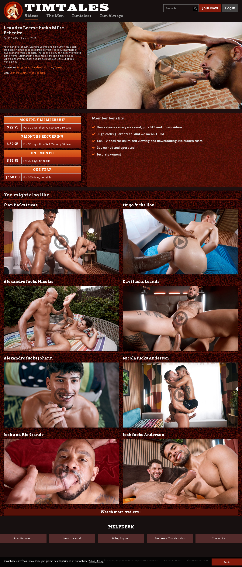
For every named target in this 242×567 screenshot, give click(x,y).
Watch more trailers (119, 512)
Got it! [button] (226, 562)
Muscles (48, 67)
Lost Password (23, 538)
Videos (31, 16)
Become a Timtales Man (170, 538)
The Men (55, 16)
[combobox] (181, 8)
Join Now (210, 8)
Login (230, 8)
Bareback (37, 67)
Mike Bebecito (37, 72)
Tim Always (111, 16)
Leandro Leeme (19, 72)
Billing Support (121, 538)
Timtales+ (82, 16)
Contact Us (219, 538)
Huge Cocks (24, 67)
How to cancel (72, 538)
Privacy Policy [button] (96, 561)
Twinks (58, 67)
